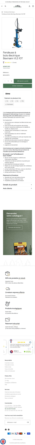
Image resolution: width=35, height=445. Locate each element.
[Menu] (2, 6)
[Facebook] (6, 430)
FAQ (6, 384)
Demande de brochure (14, 227)
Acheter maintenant (17, 85)
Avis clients (7, 188)
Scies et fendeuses (10, 371)
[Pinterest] (9, 430)
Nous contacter (9, 398)
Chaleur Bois (19, 439)
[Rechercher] (5, 6)
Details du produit (10, 185)
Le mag (7, 380)
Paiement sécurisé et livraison (12, 392)
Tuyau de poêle (9, 369)
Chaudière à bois (9, 365)
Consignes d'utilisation (10, 382)
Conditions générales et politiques (17, 443)
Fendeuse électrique (9, 12)
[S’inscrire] (27, 422)
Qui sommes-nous (9, 378)
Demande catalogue (10, 396)
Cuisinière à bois (9, 363)
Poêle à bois (8, 367)
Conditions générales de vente (13, 394)
